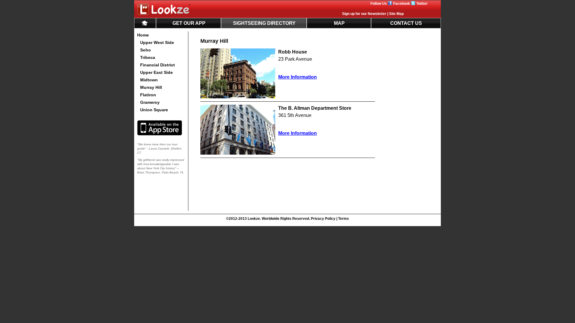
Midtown (149, 79)
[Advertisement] (414, 121)
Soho (145, 50)
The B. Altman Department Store (314, 108)
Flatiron (148, 94)
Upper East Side (156, 72)
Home (143, 35)
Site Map (396, 14)
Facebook (401, 3)
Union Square (154, 109)
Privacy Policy (323, 219)
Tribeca (147, 57)
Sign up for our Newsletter (364, 14)
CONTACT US (406, 23)
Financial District (157, 65)
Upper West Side (157, 42)
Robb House (292, 51)
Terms (343, 219)
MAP (339, 23)
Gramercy (150, 102)
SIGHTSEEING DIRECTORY (264, 23)
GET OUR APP (188, 23)
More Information (297, 77)
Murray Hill (151, 87)
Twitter (422, 3)
